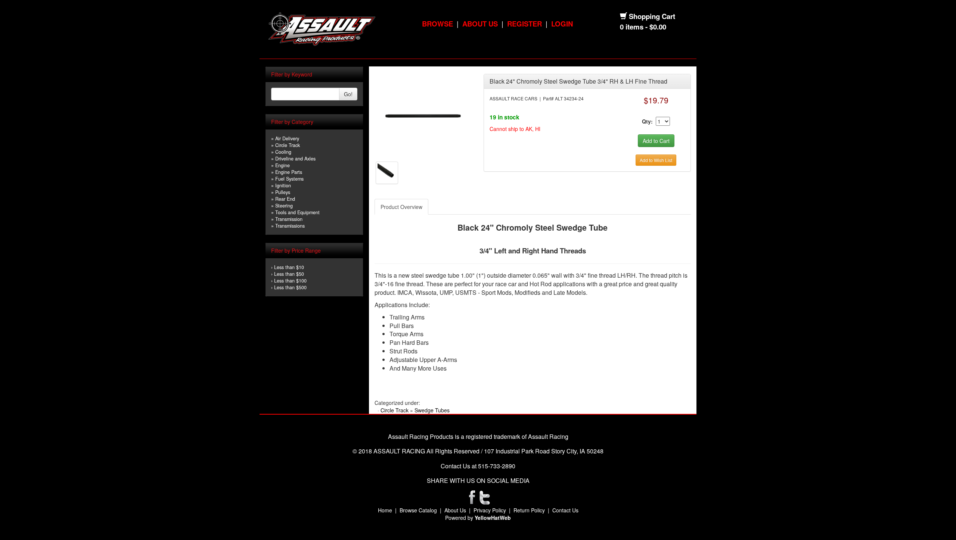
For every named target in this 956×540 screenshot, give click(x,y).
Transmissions (290, 225)
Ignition (283, 185)
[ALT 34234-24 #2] (387, 172)
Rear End (285, 199)
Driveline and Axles (295, 158)
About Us (480, 24)
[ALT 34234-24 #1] (423, 115)
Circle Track (287, 145)
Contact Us (565, 510)
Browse (437, 24)
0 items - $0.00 (643, 27)
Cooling (283, 152)
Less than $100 (290, 280)
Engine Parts (288, 172)
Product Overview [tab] (401, 206)
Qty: (647, 121)
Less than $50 (289, 274)
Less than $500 (290, 287)
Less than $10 (289, 267)
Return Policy (529, 510)
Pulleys (282, 192)
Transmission (288, 219)
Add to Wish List (656, 160)
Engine (282, 165)
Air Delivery (287, 138)
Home (385, 510)
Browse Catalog (418, 510)
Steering (284, 205)
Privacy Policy (490, 510)
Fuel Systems (289, 178)
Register (524, 24)
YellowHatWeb (493, 517)
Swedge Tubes (432, 410)
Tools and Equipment (297, 212)
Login (562, 24)
